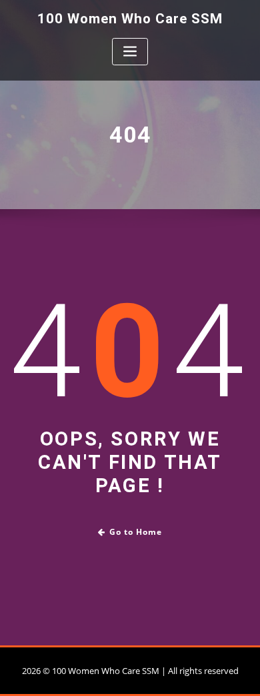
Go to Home (135, 531)
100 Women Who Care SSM (130, 19)
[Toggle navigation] (130, 51)
